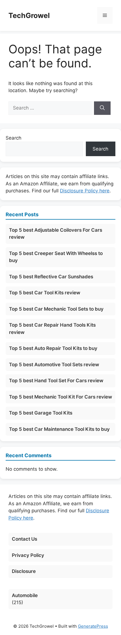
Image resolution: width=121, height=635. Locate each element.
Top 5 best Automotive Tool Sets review (54, 364)
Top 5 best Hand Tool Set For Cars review (56, 380)
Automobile (25, 595)
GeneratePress (93, 626)
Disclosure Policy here (84, 191)
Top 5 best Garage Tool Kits (40, 413)
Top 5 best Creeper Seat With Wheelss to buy (56, 257)
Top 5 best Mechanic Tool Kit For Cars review (60, 397)
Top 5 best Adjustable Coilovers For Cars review (55, 233)
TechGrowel (29, 15)
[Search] (102, 108)
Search (13, 138)
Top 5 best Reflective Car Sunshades (51, 276)
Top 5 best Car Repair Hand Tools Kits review (52, 328)
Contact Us (24, 539)
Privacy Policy (28, 555)
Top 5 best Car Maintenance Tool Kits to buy (59, 429)
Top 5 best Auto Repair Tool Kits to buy (53, 348)
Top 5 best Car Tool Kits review (44, 292)
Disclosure (24, 571)
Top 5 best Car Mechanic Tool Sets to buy (56, 309)
